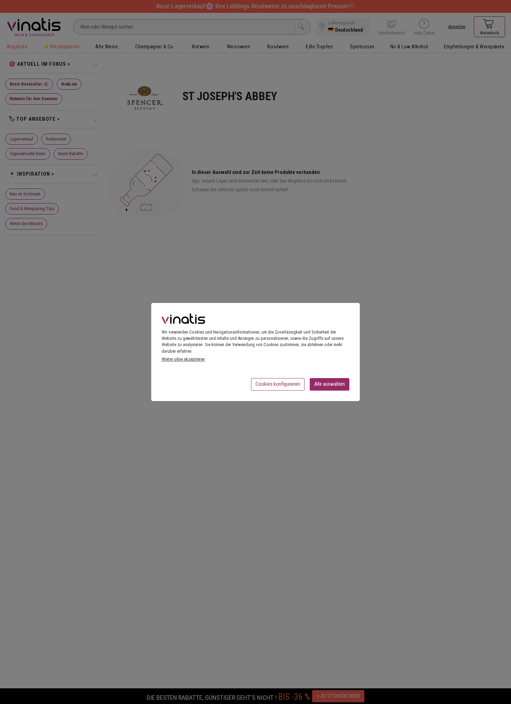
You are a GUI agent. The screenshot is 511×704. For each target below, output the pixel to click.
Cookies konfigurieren (278, 384)
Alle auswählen (329, 384)
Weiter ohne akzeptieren (183, 359)
